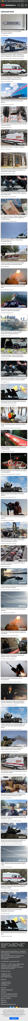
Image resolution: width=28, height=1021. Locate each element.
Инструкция (15, 943)
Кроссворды (4, 944)
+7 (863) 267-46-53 (6, 983)
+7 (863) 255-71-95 (6, 973)
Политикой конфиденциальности (16, 1015)
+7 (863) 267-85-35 (6, 982)
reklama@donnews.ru (6, 976)
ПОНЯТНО (14, 1018)
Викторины (12, 944)
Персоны (22, 943)
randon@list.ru (5, 985)
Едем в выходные (5, 943)
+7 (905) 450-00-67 (6, 975)
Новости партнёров (12, 946)
